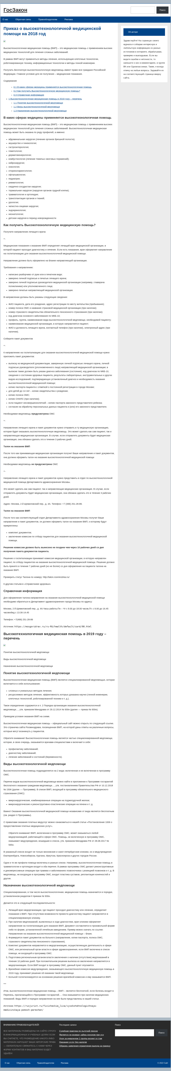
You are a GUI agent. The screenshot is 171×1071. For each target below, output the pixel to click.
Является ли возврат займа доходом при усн (81, 1035)
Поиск (162, 10)
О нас (5, 19)
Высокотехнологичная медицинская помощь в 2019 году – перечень (45, 99)
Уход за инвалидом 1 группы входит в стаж (80, 1038)
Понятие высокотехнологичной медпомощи (38, 103)
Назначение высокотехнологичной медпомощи (40, 111)
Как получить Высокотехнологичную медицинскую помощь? (47, 91)
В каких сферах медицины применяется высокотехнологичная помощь (53, 87)
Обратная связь (23, 19)
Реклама (68, 19)
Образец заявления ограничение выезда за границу (84, 1046)
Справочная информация (29, 95)
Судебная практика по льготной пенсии (78, 1031)
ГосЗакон (15, 10)
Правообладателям (47, 19)
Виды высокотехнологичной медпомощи (37, 107)
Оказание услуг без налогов (73, 1042)
